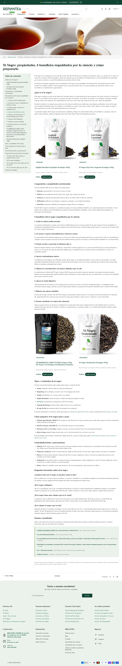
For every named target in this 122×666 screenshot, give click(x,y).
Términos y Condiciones (43, 636)
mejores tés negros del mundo (79, 412)
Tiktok (100, 644)
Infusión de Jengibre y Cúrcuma (104, 616)
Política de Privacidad (42, 639)
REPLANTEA (16, 663)
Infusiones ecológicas (42, 613)
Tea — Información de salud (44, 550)
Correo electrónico (38, 596)
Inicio (4, 57)
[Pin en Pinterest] (117, 577)
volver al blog (9, 576)
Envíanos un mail (12, 642)
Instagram (101, 639)
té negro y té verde (111, 412)
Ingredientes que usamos (72, 642)
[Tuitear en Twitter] (113, 577)
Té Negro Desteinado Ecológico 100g (93, 362)
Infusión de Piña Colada (72, 616)
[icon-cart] (109, 8)
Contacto (67, 639)
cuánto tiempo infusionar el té (100, 436)
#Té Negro (57, 576)
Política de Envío (40, 642)
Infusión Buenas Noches (102, 610)
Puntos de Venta (70, 653)
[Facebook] (96, 635)
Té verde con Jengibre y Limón (104, 613)
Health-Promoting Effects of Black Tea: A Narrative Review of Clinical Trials (57, 530)
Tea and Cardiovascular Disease (46, 534)
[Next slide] (117, 2)
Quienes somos (69, 633)
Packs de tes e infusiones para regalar (14, 621)
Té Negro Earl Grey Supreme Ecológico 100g (96, 167)
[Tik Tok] (96, 643)
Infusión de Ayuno (100, 619)
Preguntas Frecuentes (42, 633)
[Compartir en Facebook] (110, 577)
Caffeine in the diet (42, 554)
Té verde (5, 610)
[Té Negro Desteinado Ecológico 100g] (98, 334)
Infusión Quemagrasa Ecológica (74, 610)
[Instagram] (96, 639)
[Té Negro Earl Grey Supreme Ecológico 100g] (98, 139)
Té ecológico (6, 619)
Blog (66, 636)
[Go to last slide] (4, 2)
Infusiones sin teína (41, 610)
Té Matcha (6, 613)
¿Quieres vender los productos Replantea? (74, 649)
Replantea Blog (12, 57)
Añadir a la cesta (46, 177)
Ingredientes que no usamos (73, 645)
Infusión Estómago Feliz (72, 621)
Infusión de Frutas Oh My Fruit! (74, 619)
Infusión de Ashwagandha (102, 621)
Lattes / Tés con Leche (9, 616)
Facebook (101, 635)
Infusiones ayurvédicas (42, 619)
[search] (102, 8)
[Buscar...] (86, 9)
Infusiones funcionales (42, 621)
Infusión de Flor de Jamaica (73, 613)
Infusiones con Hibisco (42, 616)
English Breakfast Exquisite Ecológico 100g (53, 167)
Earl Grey (40, 402)
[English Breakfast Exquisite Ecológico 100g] (55, 139)
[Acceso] (105, 8)
